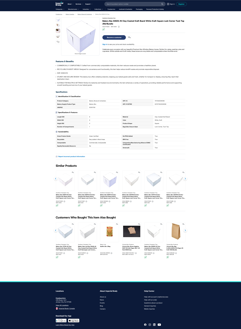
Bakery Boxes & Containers (85, 14)
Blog (101, 306)
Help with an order (150, 300)
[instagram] (150, 325)
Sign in (104, 44)
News (102, 300)
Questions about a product (153, 303)
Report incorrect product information (71, 156)
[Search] (162, 4)
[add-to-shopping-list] (129, 37)
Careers (102, 309)
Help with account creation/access (156, 297)
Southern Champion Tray (109, 18)
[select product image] (58, 19)
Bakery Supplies (70, 14)
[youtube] (159, 325)
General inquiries (150, 306)
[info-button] (119, 26)
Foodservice (59, 14)
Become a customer (114, 37)
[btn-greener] (168, 257)
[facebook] (145, 325)
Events (102, 303)
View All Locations (62, 305)
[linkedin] (154, 325)
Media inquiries (149, 309)
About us (103, 297)
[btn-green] (103, 29)
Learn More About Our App (65, 325)
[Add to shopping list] (73, 172)
